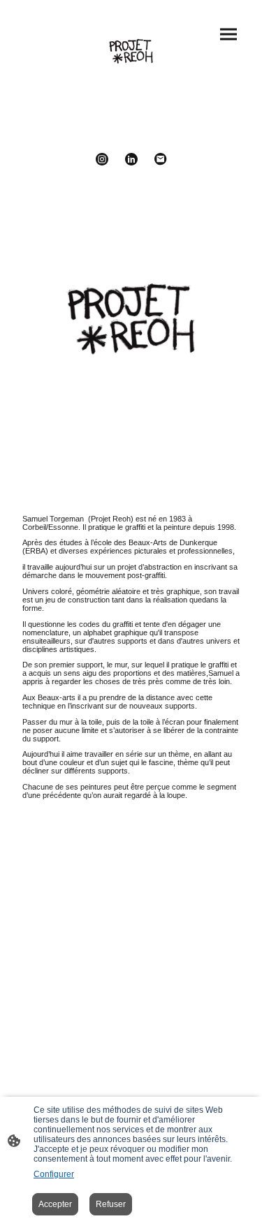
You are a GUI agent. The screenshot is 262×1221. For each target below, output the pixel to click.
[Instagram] (102, 159)
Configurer (54, 1174)
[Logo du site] (131, 51)
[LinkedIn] (131, 159)
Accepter (55, 1204)
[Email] (160, 159)
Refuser (111, 1204)
